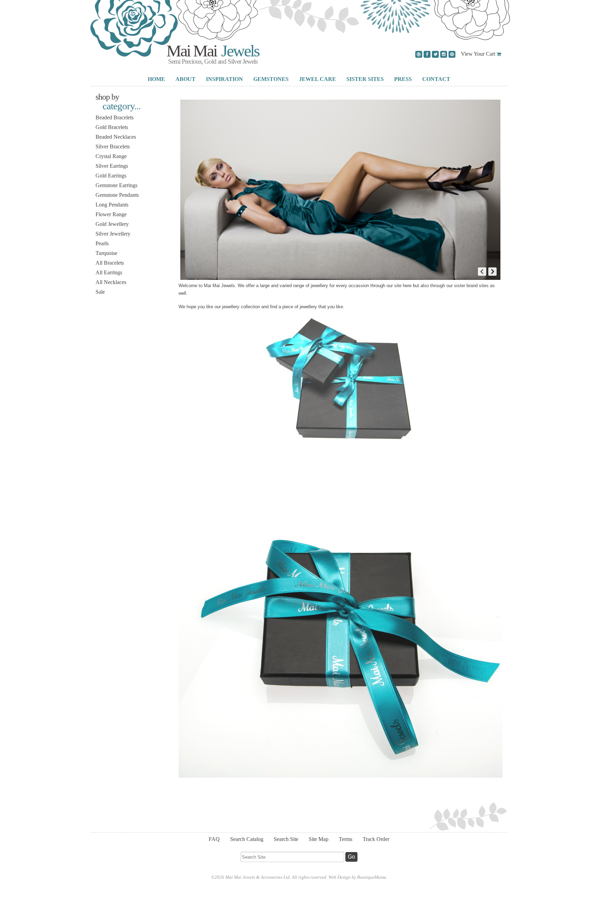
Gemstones (271, 79)
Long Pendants (112, 205)
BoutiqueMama (371, 877)
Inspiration (224, 79)
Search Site (286, 839)
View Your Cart (478, 54)
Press (403, 79)
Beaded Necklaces (116, 137)
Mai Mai (191, 51)
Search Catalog (246, 839)
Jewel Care (317, 79)
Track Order (376, 839)
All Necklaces (111, 282)
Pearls (102, 243)
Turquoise (106, 253)
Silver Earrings (112, 166)
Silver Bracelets (113, 146)
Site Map (318, 839)
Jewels (238, 51)
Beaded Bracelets (115, 117)
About (185, 79)
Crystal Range (111, 156)
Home (156, 79)
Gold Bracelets (112, 127)
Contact (436, 79)
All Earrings (109, 272)
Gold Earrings (111, 176)
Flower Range (111, 214)
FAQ (214, 839)
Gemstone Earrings (116, 185)
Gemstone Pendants (117, 195)
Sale (100, 292)
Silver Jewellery (113, 234)
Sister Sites (365, 79)
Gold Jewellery (112, 224)
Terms (345, 839)
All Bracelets (110, 263)
